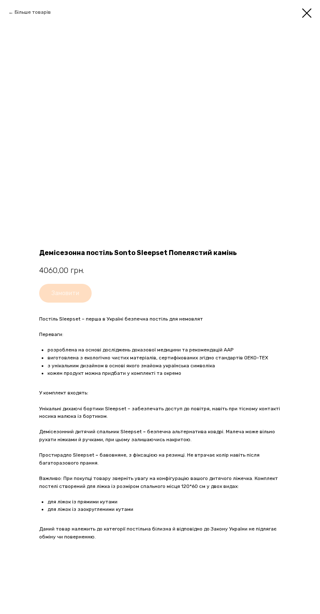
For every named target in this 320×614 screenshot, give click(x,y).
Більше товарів (33, 12)
